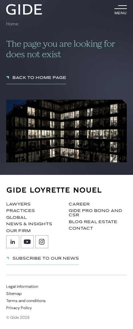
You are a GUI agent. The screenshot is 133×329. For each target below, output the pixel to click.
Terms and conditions (26, 300)
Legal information (22, 286)
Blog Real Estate (93, 222)
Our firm (18, 231)
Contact (81, 228)
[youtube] (27, 241)
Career (79, 204)
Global (16, 217)
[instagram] (41, 241)
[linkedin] (12, 241)
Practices (20, 211)
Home (12, 24)
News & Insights (29, 224)
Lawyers (18, 204)
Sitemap (14, 293)
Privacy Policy (19, 307)
